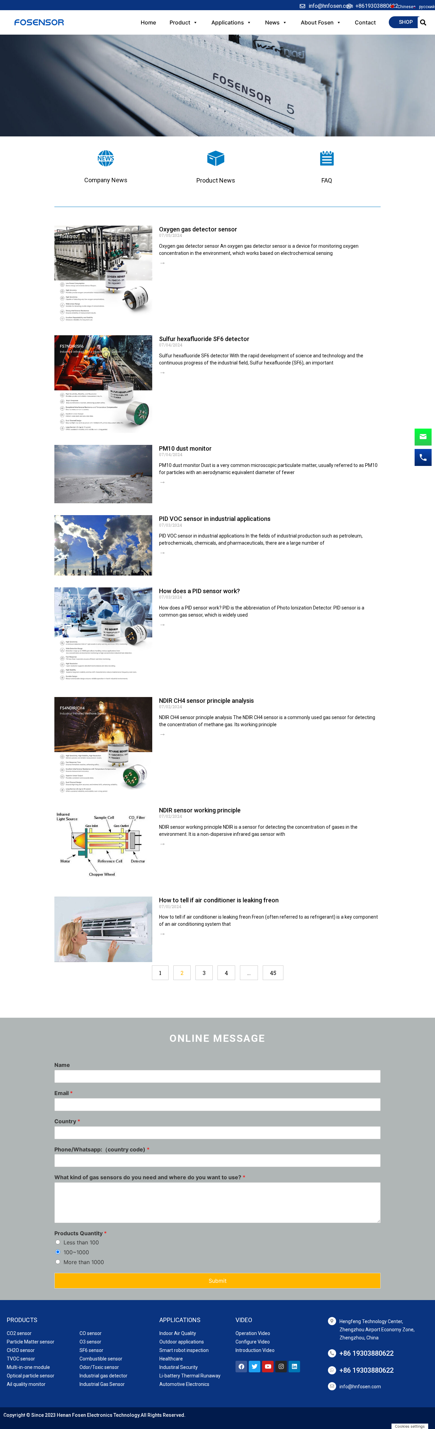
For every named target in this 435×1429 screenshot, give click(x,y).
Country (67, 1121)
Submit (218, 1280)
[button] (406, 22)
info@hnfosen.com (360, 1386)
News (272, 22)
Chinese (405, 6)
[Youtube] (268, 1366)
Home (148, 22)
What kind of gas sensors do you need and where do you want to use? (149, 1177)
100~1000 (76, 1252)
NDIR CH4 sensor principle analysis (206, 700)
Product (180, 22)
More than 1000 (84, 1262)
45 (276, 970)
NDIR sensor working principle (200, 810)
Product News (215, 180)
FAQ (326, 180)
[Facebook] (241, 1366)
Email (63, 1093)
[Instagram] (281, 1366)
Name (62, 1064)
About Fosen (317, 22)
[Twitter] (254, 1366)
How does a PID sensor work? (199, 591)
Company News (105, 180)
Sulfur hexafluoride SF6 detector (204, 338)
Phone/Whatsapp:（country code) (102, 1149)
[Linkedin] (294, 1366)
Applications (227, 22)
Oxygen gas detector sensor (198, 229)
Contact (365, 22)
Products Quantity (80, 1233)
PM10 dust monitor (185, 448)
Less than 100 (81, 1242)
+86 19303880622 (367, 1353)
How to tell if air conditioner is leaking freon (219, 900)
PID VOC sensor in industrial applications (215, 518)
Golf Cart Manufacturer (28, 1418)
